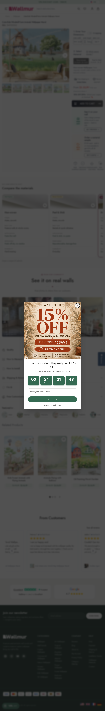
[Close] (77, 305)
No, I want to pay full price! (53, 405)
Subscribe (52, 399)
